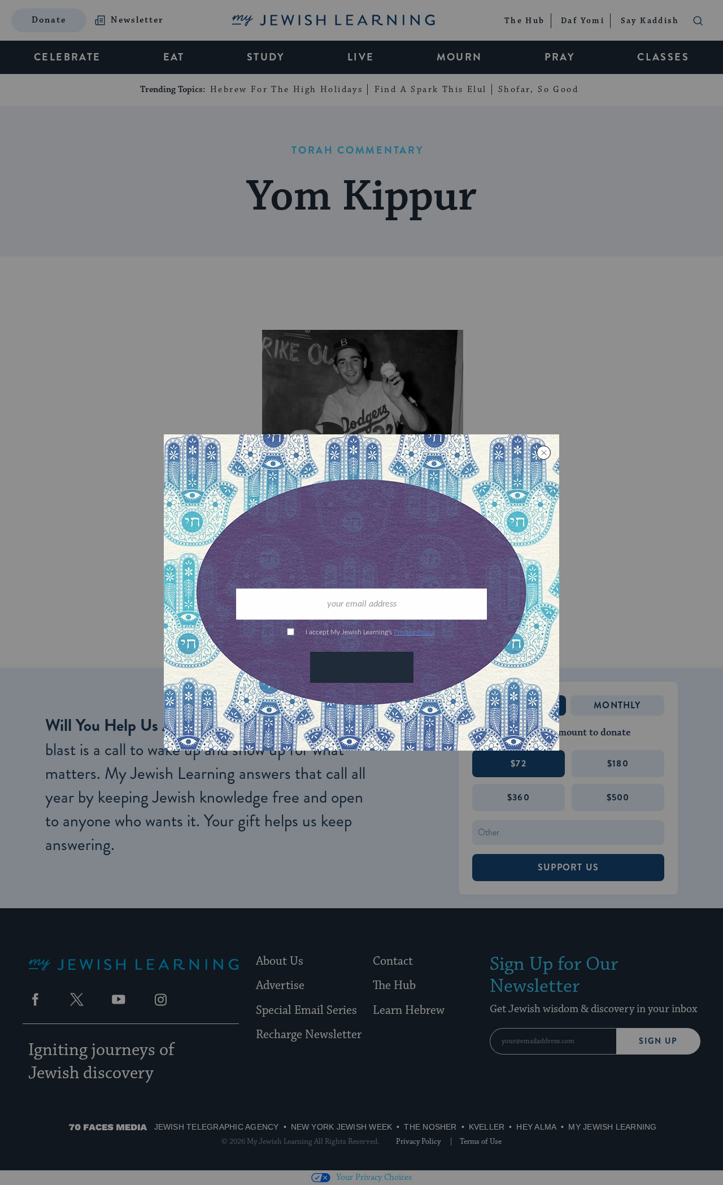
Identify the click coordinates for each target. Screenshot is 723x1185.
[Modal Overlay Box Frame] (361, 592)
